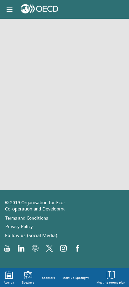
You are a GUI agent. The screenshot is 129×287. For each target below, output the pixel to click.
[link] (9, 277)
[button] (9, 9)
